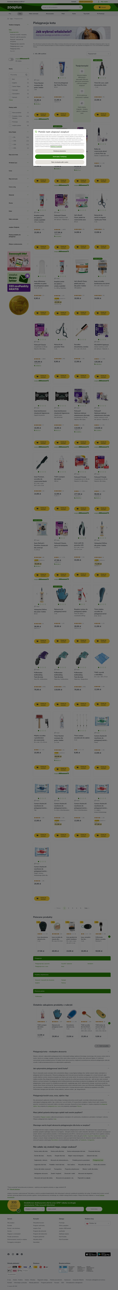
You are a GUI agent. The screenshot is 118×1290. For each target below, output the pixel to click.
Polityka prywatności (56, 146)
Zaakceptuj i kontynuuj (59, 156)
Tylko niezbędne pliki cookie (59, 162)
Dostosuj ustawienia (59, 151)
